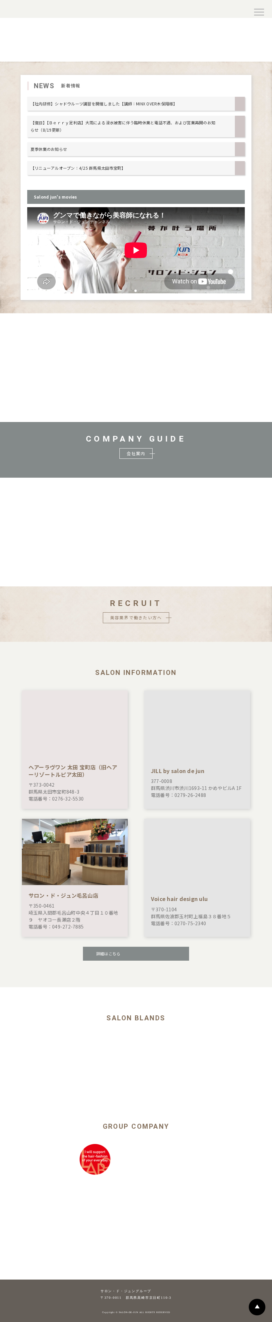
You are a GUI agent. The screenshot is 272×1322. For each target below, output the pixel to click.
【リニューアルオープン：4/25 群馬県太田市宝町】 (78, 168)
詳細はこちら (108, 953)
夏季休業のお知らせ (49, 149)
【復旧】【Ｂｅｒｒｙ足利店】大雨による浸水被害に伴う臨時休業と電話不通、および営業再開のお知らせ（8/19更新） (123, 126)
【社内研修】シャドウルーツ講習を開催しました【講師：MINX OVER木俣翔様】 (104, 103)
